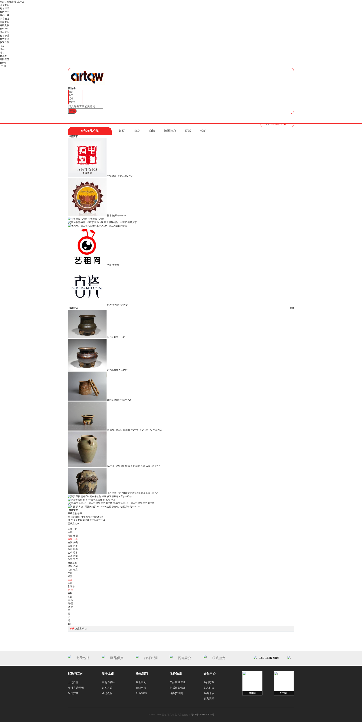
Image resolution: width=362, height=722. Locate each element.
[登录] (3, 62)
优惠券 (3, 56)
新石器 (71, 586)
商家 (2, 45)
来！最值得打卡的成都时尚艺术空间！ (87, 516)
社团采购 (72, 562)
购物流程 (107, 693)
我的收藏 (4, 15)
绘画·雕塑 (73, 535)
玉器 (70, 579)
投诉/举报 (141, 693)
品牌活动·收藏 (75, 513)
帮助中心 (141, 682)
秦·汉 (70, 600)
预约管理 (4, 12)
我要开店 (209, 693)
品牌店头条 (73, 523)
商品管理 (4, 32)
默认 (72, 628)
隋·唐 (70, 607)
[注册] (3, 66)
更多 (292, 308)
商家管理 (209, 698)
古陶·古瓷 (73, 542)
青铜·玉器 (73, 539)
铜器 (70, 576)
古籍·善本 (73, 546)
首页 (122, 130)
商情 (152, 130)
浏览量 (78, 628)
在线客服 (141, 687)
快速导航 (4, 42)
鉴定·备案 (73, 566)
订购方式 (107, 687)
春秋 (70, 593)
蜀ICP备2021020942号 (202, 714)
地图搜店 (4, 59)
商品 (2, 49)
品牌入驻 (4, 25)
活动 (2, 52)
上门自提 (73, 682)
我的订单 (209, 682)
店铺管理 (4, 29)
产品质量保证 (178, 682)
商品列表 (209, 687)
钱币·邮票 (73, 549)
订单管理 (4, 8)
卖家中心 (4, 22)
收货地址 (4, 18)
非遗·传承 (73, 556)
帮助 (203, 130)
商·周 (70, 590)
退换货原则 (176, 693)
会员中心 (4, 5)
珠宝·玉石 (73, 559)
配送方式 (73, 693)
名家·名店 (73, 569)
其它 (70, 624)
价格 (84, 628)
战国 (70, 596)
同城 (188, 130)
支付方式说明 (76, 687)
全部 (70, 532)
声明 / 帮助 (108, 682)
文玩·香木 (73, 552)
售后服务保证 (178, 687)
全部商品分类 (90, 130)
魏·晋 (70, 603)
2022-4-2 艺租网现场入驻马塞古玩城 (86, 520)
